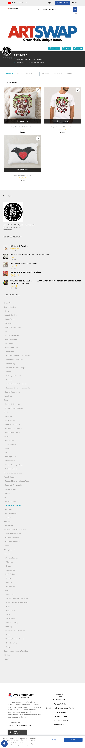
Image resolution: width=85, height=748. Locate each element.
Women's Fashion (11, 558)
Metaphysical (9, 550)
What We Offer (60, 704)
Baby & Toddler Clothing (14, 408)
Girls (8, 615)
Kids (7, 590)
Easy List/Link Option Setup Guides (60, 708)
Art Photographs (11, 513)
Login (49, 3)
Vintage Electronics (12, 432)
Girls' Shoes (10, 619)
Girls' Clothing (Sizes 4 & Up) (17, 598)
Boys (8, 606)
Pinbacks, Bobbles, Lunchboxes (18, 356)
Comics (9, 380)
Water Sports (10, 461)
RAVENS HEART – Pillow (22, 175)
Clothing (9, 562)
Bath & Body (9, 343)
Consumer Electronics (13, 428)
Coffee (7, 659)
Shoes (8, 566)
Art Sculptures (10, 501)
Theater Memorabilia (13, 534)
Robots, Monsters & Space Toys (17, 481)
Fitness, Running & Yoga (14, 465)
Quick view (23, 121)
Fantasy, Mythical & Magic (16, 368)
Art (5, 497)
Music (6, 436)
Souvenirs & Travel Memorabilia (18, 388)
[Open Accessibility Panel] (4, 743)
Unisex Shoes (11, 594)
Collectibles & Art (11, 347)
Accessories (10, 441)
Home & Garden (10, 315)
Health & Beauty (10, 339)
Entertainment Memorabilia (15, 529)
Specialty (8, 627)
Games (7, 493)
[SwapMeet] (13, 8)
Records (8, 449)
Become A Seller (62, 3)
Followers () (57, 74)
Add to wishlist (38, 90)
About (19, 74)
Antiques (7, 521)
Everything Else (10, 307)
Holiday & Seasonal (13, 376)
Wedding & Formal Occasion (16, 639)
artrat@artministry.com (36, 63)
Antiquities (9, 526)
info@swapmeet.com (23, 725)
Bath (6, 331)
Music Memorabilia (12, 538)
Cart (75, 3)
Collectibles (10, 351)
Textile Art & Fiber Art (13, 505)
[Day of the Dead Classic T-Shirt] (62, 105)
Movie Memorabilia (12, 542)
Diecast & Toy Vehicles (13, 485)
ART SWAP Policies (32, 74)
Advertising (10, 364)
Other (7, 311)
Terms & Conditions (60, 720)
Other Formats (10, 445)
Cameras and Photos (12, 424)
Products (9, 74)
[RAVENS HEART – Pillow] (22, 153)
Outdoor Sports (11, 469)
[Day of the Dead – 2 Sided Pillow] (22, 105)
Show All (7, 303)
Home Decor (10, 319)
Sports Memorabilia (12, 392)
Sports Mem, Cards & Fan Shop (16, 651)
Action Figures (10, 489)
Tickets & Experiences (13, 473)
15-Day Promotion (60, 700)
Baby (6, 400)
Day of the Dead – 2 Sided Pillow (22, 127)
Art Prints (8, 509)
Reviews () (45, 74)
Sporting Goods (10, 457)
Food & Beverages (12, 335)
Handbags (8, 396)
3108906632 (20, 63)
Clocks (9, 372)
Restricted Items (60, 716)
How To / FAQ (60, 712)
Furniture (8, 323)
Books (6, 412)
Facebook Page (60, 725)
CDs (6, 453)
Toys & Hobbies (10, 477)
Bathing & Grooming (12, 404)
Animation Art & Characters (16, 384)
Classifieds (70, 74)
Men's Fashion (10, 574)
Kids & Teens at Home (13, 327)
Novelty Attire (11, 643)
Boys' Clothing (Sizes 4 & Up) (17, 602)
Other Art (8, 517)
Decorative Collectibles (15, 360)
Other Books (10, 420)
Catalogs (8, 416)
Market (7, 655)
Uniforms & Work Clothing (15, 631)
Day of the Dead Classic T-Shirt (62, 127)
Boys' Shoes (10, 611)
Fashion (7, 554)
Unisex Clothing (12, 623)
